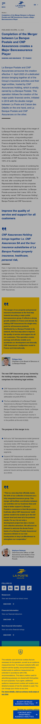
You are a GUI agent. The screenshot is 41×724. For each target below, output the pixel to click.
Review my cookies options (28, 709)
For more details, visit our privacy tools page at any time (20, 692)
